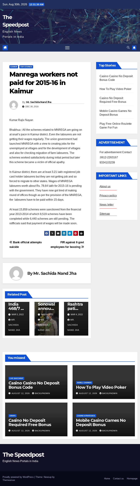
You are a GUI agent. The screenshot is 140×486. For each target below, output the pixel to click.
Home (107, 478)
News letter (107, 204)
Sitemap (105, 213)
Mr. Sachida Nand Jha (38, 102)
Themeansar (9, 480)
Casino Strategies (86, 416)
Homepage (132, 478)
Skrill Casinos (84, 383)
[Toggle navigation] (67, 47)
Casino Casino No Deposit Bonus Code (34, 385)
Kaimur (13, 67)
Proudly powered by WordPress (18, 477)
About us (105, 186)
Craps (13, 416)
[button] (128, 47)
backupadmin (42, 393)
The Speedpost (23, 454)
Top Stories (26, 67)
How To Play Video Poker (115, 89)
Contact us (118, 478)
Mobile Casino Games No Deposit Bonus (101, 422)
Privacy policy (108, 195)
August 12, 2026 (21, 393)
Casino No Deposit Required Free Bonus (30, 422)
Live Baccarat (16, 378)
